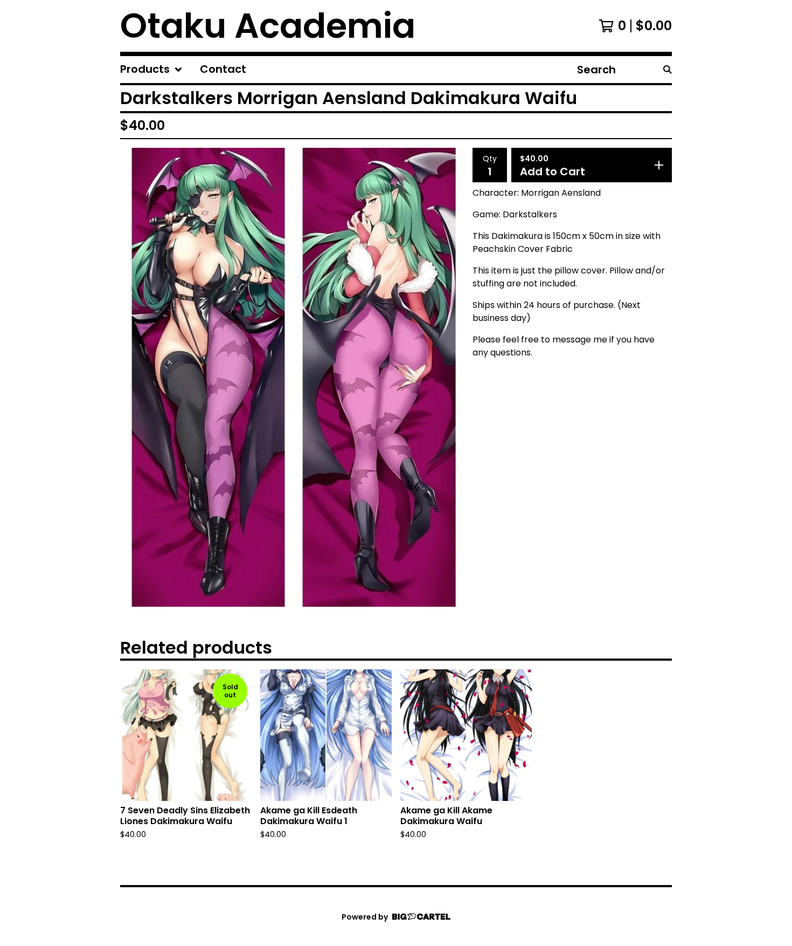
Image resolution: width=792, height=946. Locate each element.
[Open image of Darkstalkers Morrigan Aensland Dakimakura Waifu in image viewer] (292, 377)
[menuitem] (151, 69)
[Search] (667, 69)
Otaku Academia (267, 26)
